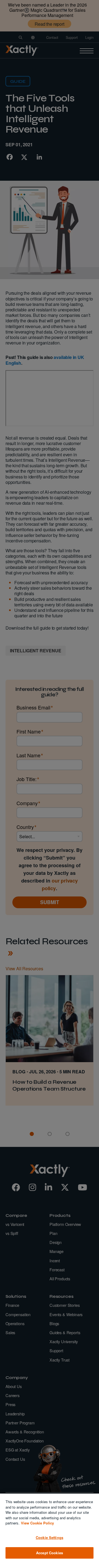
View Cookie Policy (37, 1523)
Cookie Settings (49, 1537)
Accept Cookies (49, 1552)
